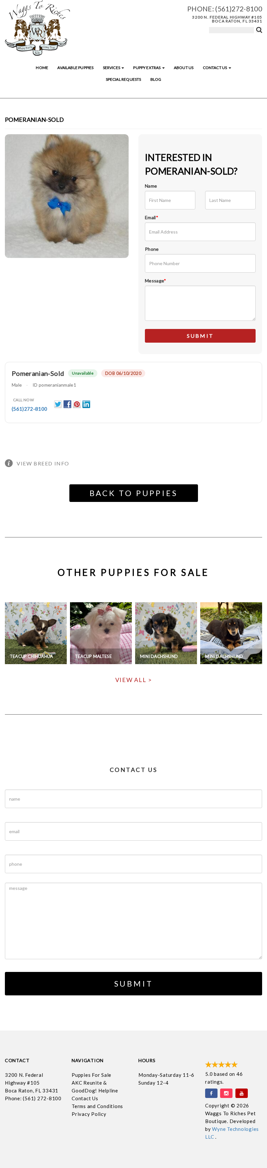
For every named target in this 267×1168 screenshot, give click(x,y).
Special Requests (123, 79)
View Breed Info (43, 463)
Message (155, 280)
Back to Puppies (134, 493)
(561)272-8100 (238, 9)
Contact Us (215, 67)
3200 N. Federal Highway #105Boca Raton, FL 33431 (31, 1082)
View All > (133, 679)
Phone (152, 249)
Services (112, 67)
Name (151, 186)
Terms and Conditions (97, 1106)
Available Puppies (75, 67)
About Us (183, 67)
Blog (156, 79)
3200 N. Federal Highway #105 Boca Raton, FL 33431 (227, 19)
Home (42, 67)
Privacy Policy (89, 1114)
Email (151, 217)
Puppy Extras (147, 67)
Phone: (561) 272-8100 (33, 1098)
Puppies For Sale (91, 1075)
